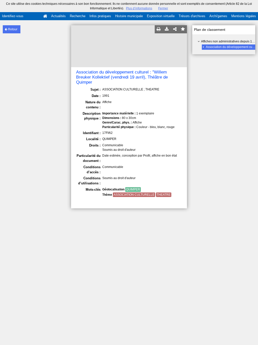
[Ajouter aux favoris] (183, 29)
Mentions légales (243, 16)
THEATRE (164, 194)
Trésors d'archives (192, 16)
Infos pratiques (100, 16)
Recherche (77, 16)
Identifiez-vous (12, 16)
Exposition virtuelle (161, 16)
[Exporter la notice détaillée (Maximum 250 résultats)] (167, 29)
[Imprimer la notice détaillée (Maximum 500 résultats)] (159, 29)
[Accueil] (45, 16)
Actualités (58, 16)
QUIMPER (133, 189)
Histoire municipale (129, 16)
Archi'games (218, 16)
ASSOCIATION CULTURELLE (134, 194)
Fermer (163, 8)
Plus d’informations (139, 8)
